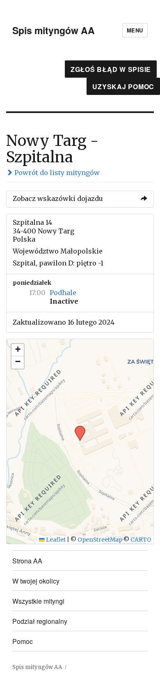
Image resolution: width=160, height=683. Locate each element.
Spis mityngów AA (53, 30)
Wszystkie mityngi (38, 601)
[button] (77, 428)
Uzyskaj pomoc (123, 86)
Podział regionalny (39, 621)
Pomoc (22, 641)
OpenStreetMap (100, 539)
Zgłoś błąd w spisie (111, 69)
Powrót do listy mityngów (56, 172)
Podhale (63, 292)
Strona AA (27, 560)
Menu (135, 30)
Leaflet (55, 539)
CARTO (140, 539)
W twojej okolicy (35, 581)
